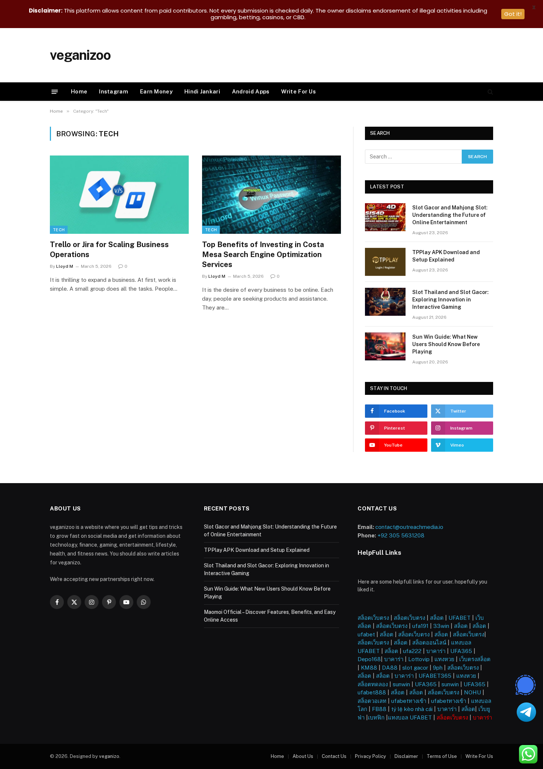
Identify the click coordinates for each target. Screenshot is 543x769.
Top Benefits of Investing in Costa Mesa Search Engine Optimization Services (263, 254)
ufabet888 (372, 692)
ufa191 (420, 626)
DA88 (389, 667)
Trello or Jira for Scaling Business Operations (109, 249)
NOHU (472, 692)
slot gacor (415, 667)
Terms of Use (442, 756)
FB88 (379, 709)
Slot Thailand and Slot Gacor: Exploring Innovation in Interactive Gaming (450, 299)
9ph (438, 667)
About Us (303, 756)
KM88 (369, 667)
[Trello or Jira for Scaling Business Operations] (119, 194)
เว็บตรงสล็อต (475, 659)
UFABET (459, 618)
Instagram (113, 91)
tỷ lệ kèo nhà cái (412, 709)
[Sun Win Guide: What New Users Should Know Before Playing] (385, 346)
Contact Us (334, 756)
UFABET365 (435, 676)
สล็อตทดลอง (373, 684)
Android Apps (251, 91)
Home (79, 91)
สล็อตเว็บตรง (373, 618)
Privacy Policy (370, 756)
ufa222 (412, 651)
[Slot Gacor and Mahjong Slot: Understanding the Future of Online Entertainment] (385, 217)
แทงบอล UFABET (410, 717)
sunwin (401, 684)
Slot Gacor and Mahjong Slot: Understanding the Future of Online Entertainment (450, 215)
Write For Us (298, 91)
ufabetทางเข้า (408, 701)
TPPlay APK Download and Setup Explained (446, 256)
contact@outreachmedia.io (409, 527)
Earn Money (156, 91)
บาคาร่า (435, 651)
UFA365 (461, 651)
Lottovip (419, 659)
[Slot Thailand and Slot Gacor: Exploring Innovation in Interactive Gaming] (385, 302)
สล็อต (437, 618)
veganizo (109, 756)
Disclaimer (406, 756)
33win (441, 626)
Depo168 (369, 659)
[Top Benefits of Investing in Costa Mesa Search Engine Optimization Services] (271, 194)
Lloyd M (64, 266)
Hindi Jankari (202, 91)
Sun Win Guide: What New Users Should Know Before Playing (446, 344)
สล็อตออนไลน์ (429, 642)
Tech (59, 230)
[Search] (489, 91)
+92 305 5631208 (401, 535)
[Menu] (55, 91)
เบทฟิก (376, 717)
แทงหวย (444, 659)
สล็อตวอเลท (372, 701)
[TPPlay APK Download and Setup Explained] (385, 262)
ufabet (366, 634)
